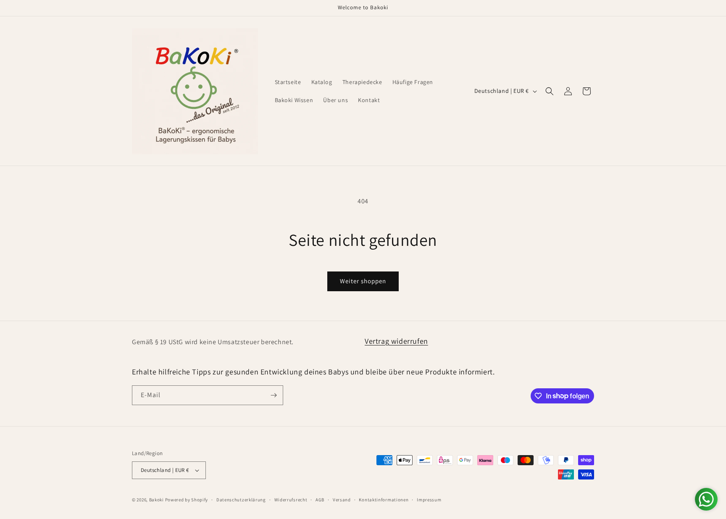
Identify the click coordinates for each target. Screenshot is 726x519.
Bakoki (156, 500)
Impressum (429, 500)
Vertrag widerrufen (396, 341)
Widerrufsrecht (291, 500)
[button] (549, 91)
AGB (320, 500)
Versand (342, 500)
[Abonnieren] (273, 395)
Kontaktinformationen (383, 500)
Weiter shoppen (363, 281)
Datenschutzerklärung (241, 500)
